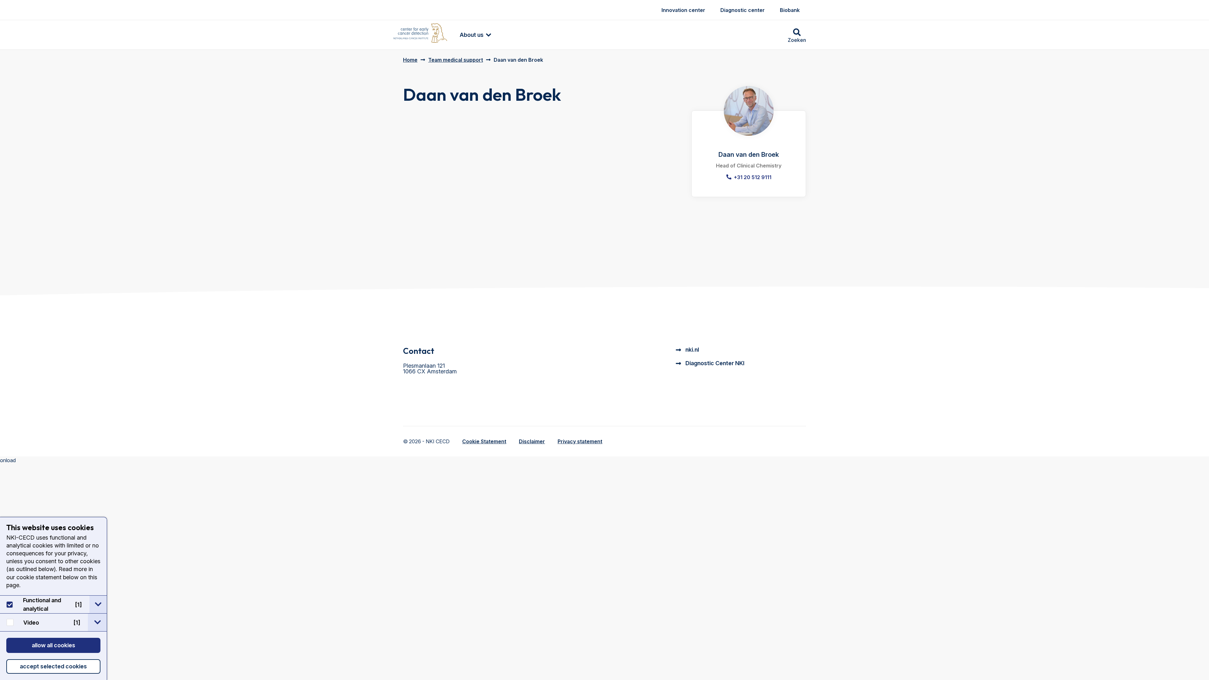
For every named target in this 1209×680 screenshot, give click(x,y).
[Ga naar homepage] (420, 34)
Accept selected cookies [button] (53, 666)
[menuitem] (472, 34)
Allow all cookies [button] (53, 645)
